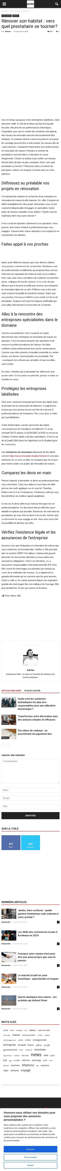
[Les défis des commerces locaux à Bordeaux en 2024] (8, 935)
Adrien (8, 31)
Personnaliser (30, 1157)
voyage (25, 1070)
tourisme (15, 1065)
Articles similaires (11, 691)
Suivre (31, 836)
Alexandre (6, 922)
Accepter (30, 1149)
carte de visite (44, 1030)
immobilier (40, 1049)
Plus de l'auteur (32, 691)
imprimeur (7, 1056)
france (31, 1044)
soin (50, 1060)
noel (46, 1055)
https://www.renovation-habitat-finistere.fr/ (29, 456)
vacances (45, 1065)
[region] (30, 1139)
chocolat (6, 1035)
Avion (12, 1030)
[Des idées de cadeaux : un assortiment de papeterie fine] (8, 734)
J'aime (11, 836)
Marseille (25, 1056)
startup (6, 1065)
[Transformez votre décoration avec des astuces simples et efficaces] (8, 720)
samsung (36, 1060)
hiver (21, 1050)
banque (19, 1030)
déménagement (9, 1040)
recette (16, 1060)
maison (17, 1056)
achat (5, 1030)
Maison (15, 16)
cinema (16, 1035)
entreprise (9, 1044)
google (47, 1045)
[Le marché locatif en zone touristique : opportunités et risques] (8, 979)
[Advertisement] (30, 96)
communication (28, 1035)
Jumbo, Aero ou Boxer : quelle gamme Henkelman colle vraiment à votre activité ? (38, 914)
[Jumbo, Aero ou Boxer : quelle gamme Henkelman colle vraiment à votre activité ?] (8, 914)
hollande (28, 1050)
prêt (5, 1060)
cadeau (32, 1030)
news (36, 1054)
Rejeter (30, 1165)
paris (52, 1055)
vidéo (5, 1070)
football (21, 1044)
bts (26, 1030)
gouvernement (10, 1049)
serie (45, 1060)
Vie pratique (6, 16)
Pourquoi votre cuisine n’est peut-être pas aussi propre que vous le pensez (37, 957)
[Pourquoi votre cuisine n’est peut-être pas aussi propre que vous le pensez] (8, 957)
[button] (57, 4)
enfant (28, 1040)
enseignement (39, 1039)
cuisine (47, 1035)
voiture (15, 1070)
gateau (39, 1045)
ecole (20, 1040)
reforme (26, 1060)
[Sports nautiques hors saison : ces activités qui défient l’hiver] (8, 1000)
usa (37, 1065)
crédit (39, 1035)
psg (10, 1060)
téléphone (28, 1065)
